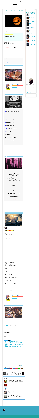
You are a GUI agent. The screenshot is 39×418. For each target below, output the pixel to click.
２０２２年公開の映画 (29, 65)
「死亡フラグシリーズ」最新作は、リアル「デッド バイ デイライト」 (14, 395)
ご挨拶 (27, 49)
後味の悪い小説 (28, 57)
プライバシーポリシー (17, 412)
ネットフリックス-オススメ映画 (30, 60)
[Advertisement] (13, 54)
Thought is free (23, 416)
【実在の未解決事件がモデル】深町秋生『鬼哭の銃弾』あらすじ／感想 (12, 341)
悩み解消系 (28, 74)
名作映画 (28, 61)
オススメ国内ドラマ (28, 50)
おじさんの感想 (7, 62)
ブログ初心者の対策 (28, 70)
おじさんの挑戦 (28, 73)
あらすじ (6, 61)
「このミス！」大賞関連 (29, 52)
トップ (15, 408)
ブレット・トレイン (8, 326)
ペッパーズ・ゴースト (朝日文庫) (15, 84)
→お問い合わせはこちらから (29, 92)
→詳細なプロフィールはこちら (29, 90)
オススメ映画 (28, 58)
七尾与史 (28, 54)
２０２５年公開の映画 (29, 68)
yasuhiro (22, 365)
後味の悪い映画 (29, 62)
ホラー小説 (28, 53)
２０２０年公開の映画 (29, 63)
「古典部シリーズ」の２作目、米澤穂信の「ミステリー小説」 (14, 391)
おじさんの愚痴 (28, 72)
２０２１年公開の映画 (29, 64)
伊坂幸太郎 (28, 56)
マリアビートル (7, 325)
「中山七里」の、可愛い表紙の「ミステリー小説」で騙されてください (15, 380)
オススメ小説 (28, 51)
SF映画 (28, 59)
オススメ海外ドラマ (28, 69)
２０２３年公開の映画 (29, 66)
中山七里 (28, 55)
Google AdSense (29, 71)
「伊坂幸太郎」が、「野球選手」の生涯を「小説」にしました (14, 384)
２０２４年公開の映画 (29, 67)
